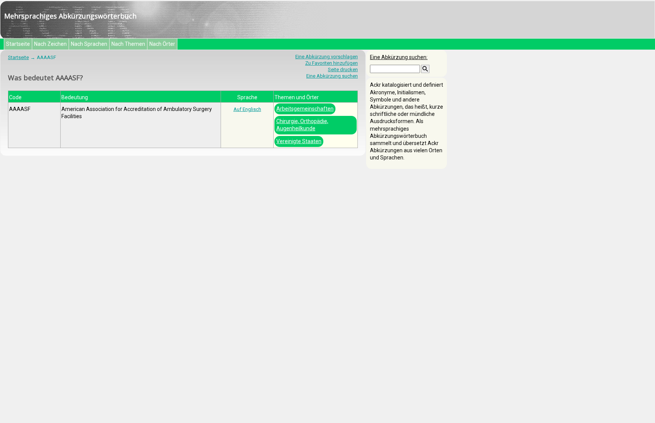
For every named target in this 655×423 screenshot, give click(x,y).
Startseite (18, 44)
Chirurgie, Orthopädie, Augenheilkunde (302, 124)
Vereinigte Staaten (298, 141)
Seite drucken (343, 69)
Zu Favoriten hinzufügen (331, 63)
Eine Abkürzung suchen (332, 76)
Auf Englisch (247, 109)
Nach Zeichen (50, 44)
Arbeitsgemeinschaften (305, 109)
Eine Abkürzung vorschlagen (326, 56)
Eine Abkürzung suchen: (399, 57)
